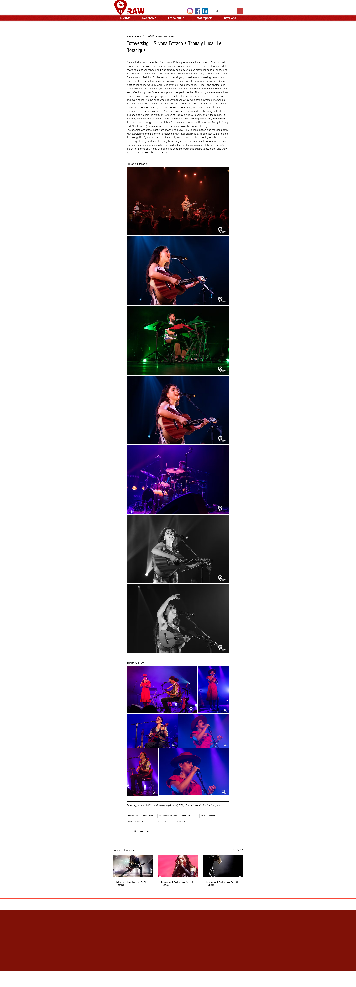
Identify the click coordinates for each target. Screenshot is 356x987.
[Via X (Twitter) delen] (134, 831)
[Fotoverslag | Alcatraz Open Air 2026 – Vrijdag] (223, 866)
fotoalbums (133, 816)
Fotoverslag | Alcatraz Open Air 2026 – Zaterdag (177, 883)
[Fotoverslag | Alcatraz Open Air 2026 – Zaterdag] (178, 866)
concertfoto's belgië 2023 (161, 821)
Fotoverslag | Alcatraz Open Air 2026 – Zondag (132, 883)
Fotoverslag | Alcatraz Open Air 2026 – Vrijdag (222, 883)
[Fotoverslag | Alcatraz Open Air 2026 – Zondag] (133, 866)
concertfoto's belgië (168, 816)
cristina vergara (208, 816)
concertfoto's (148, 816)
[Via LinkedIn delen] (141, 831)
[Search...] (240, 11)
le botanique (182, 821)
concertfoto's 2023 (136, 821)
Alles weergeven (236, 849)
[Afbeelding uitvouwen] (178, 201)
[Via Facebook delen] (128, 831)
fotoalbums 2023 (189, 816)
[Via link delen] (148, 831)
